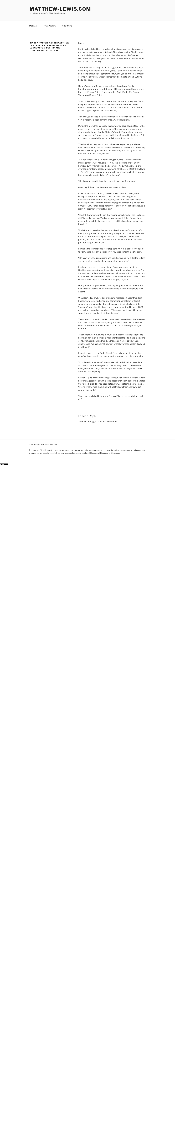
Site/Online (67, 26)
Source (81, 43)
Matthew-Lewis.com (60, 9)
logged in (94, 421)
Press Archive (50, 26)
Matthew (33, 26)
